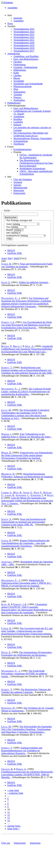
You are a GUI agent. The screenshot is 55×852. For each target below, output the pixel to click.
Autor (9, 224)
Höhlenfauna (19, 70)
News (10, 23)
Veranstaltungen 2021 (23, 40)
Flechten (17, 61)
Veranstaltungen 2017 (23, 51)
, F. (38, 492)
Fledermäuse (19, 64)
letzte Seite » (13, 828)
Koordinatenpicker (22, 149)
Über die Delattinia (22, 179)
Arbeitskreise (13, 53)
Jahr (8, 232)
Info (9, 176)
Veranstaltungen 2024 (23, 31)
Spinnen (17, 124)
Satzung (17, 185)
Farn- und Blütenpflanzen (25, 59)
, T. (6, 367)
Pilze (15, 89)
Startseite (17, 18)
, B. (7, 769)
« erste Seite (13, 790)
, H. (8, 474)
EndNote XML (14, 253)
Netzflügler (18, 144)
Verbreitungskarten (16, 105)
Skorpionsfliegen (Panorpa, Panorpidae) (32, 138)
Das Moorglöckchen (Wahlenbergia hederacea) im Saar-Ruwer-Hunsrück (36, 163)
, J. (6, 434)
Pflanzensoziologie (22, 86)
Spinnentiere (19, 92)
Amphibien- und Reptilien (26, 56)
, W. (8, 708)
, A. (29, 346)
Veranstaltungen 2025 (23, 29)
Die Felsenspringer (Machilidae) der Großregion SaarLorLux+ (30, 134)
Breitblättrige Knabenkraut (32, 168)
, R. (6, 264)
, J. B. (20, 604)
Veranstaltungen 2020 (23, 42)
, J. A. (8, 322)
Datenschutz (19, 193)
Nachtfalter (18, 81)
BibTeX (11, 250)
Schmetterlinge (20, 141)
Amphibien (18, 116)
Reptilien (17, 119)
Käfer (16, 72)
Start (9, 15)
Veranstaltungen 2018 (23, 48)
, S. (6, 492)
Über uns (5, 843)
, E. (6, 282)
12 (8, 815)
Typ (8, 227)
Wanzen (17, 97)
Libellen (17, 75)
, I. (17, 346)
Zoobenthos (19, 100)
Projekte (17, 152)
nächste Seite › (14, 826)
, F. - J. (10, 298)
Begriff (10, 229)
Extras (10, 146)
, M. (6, 410)
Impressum (18, 190)
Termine (11, 26)
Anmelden (12, 7)
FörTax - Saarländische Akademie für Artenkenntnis (36, 156)
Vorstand (17, 182)
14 (8, 820)
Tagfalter (17, 94)
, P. (6, 346)
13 (8, 817)
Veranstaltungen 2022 (23, 37)
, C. (22, 495)
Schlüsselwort (13, 235)
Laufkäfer (18, 122)
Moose (16, 78)
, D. (6, 452)
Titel (9, 258)
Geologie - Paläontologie (25, 67)
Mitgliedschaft (20, 187)
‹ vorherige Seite (15, 793)
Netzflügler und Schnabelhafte (28, 83)
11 (8, 812)
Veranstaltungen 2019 (23, 45)
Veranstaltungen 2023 (23, 34)
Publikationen (14, 103)
